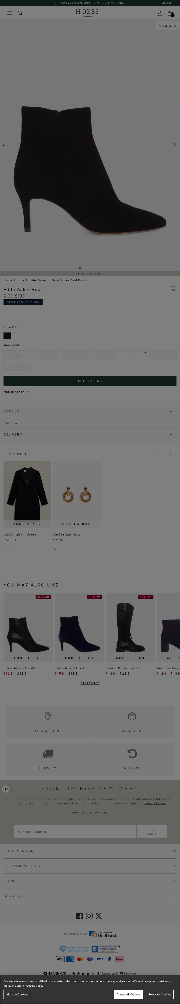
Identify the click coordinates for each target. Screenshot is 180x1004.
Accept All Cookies (128, 994)
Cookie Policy (34, 986)
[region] (90, 989)
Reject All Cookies (159, 994)
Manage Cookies (17, 994)
